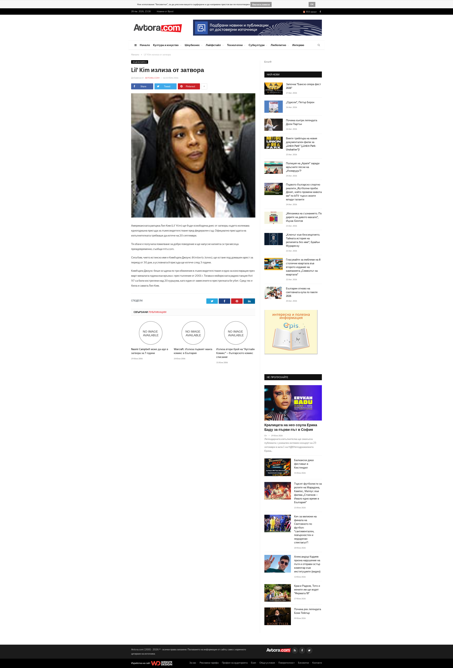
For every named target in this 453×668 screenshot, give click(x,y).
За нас (192, 662)
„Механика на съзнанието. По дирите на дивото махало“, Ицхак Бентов (304, 217)
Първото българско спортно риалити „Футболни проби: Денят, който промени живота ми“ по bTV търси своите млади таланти (304, 192)
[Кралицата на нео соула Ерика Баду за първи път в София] (293, 403)
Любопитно (278, 45)
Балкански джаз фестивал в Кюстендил (304, 464)
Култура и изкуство (166, 45)
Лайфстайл (213, 45)
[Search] (319, 45)
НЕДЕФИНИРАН (140, 62)
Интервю (298, 45)
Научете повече (261, 4)
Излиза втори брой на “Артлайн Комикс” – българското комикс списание (235, 353)
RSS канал (311, 11)
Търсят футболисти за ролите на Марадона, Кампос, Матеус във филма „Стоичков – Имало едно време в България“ (308, 493)
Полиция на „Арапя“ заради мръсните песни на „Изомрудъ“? (302, 167)
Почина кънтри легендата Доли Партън (301, 122)
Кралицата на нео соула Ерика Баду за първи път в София (290, 428)
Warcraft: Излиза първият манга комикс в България (193, 351)
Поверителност (286, 662)
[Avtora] (157, 28)
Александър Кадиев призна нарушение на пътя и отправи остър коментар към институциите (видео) (307, 564)
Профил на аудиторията (235, 662)
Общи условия (267, 662)
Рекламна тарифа (209, 662)
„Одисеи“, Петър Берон (300, 102)
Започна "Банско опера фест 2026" (303, 86)
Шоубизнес (192, 45)
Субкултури (257, 45)
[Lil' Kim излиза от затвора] (193, 216)
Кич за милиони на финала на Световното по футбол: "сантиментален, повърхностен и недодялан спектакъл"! (305, 530)
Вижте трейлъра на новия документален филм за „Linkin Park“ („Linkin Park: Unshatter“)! (301, 144)
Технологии (235, 45)
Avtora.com (152, 77)
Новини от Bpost (165, 11)
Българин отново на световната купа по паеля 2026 (301, 292)
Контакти (317, 662)
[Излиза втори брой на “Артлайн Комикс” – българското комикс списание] (235, 333)
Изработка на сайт (141, 663)
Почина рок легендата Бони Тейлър (307, 611)
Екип (253, 662)
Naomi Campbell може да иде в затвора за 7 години (149, 351)
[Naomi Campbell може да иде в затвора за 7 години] (150, 333)
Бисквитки (303, 662)
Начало (145, 45)
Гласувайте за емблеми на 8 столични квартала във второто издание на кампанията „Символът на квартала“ (303, 267)
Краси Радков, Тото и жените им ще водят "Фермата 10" (307, 589)
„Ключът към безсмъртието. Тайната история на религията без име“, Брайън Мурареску (303, 240)
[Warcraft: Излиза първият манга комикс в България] (193, 333)
